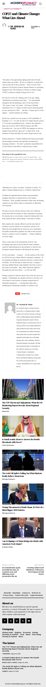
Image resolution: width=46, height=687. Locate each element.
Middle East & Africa (8, 435)
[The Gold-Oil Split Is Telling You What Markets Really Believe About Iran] (23, 460)
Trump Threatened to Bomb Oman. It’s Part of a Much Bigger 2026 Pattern (22, 508)
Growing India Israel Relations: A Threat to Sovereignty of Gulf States (35, 571)
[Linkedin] (20, 34)
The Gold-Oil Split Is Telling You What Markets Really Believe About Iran (22, 474)
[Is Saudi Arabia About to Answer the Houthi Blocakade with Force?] (23, 426)
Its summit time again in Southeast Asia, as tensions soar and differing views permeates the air (11, 572)
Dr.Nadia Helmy (7, 547)
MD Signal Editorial (8, 479)
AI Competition (7, 537)
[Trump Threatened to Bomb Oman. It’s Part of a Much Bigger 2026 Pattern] (23, 494)
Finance (5, 469)
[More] (35, 34)
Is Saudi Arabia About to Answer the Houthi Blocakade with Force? (21, 441)
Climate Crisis (25, 293)
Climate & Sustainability (13, 9)
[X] (9, 34)
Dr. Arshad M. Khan (17, 28)
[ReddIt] (25, 34)
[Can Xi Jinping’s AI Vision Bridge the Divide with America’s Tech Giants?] (23, 527)
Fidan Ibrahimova (8, 445)
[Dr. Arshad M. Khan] (4, 25)
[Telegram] (30, 34)
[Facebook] (4, 34)
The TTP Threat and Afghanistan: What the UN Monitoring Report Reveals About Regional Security (22, 405)
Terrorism (5, 399)
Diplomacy (6, 503)
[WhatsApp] (15, 34)
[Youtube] (28, 620)
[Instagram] (10, 620)
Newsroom (5, 411)
